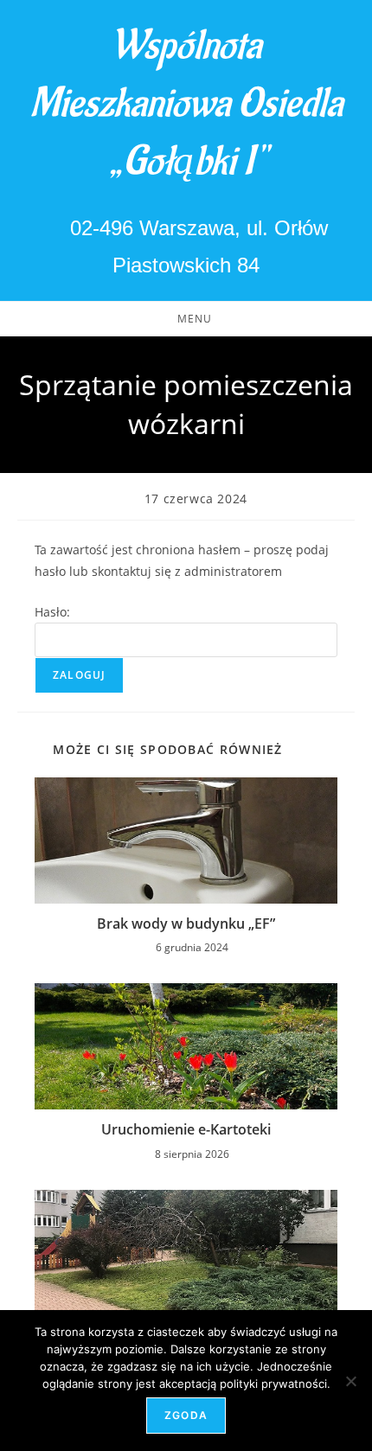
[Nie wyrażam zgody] (350, 1381)
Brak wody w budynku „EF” (186, 923)
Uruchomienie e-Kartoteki (186, 1129)
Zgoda (186, 1415)
